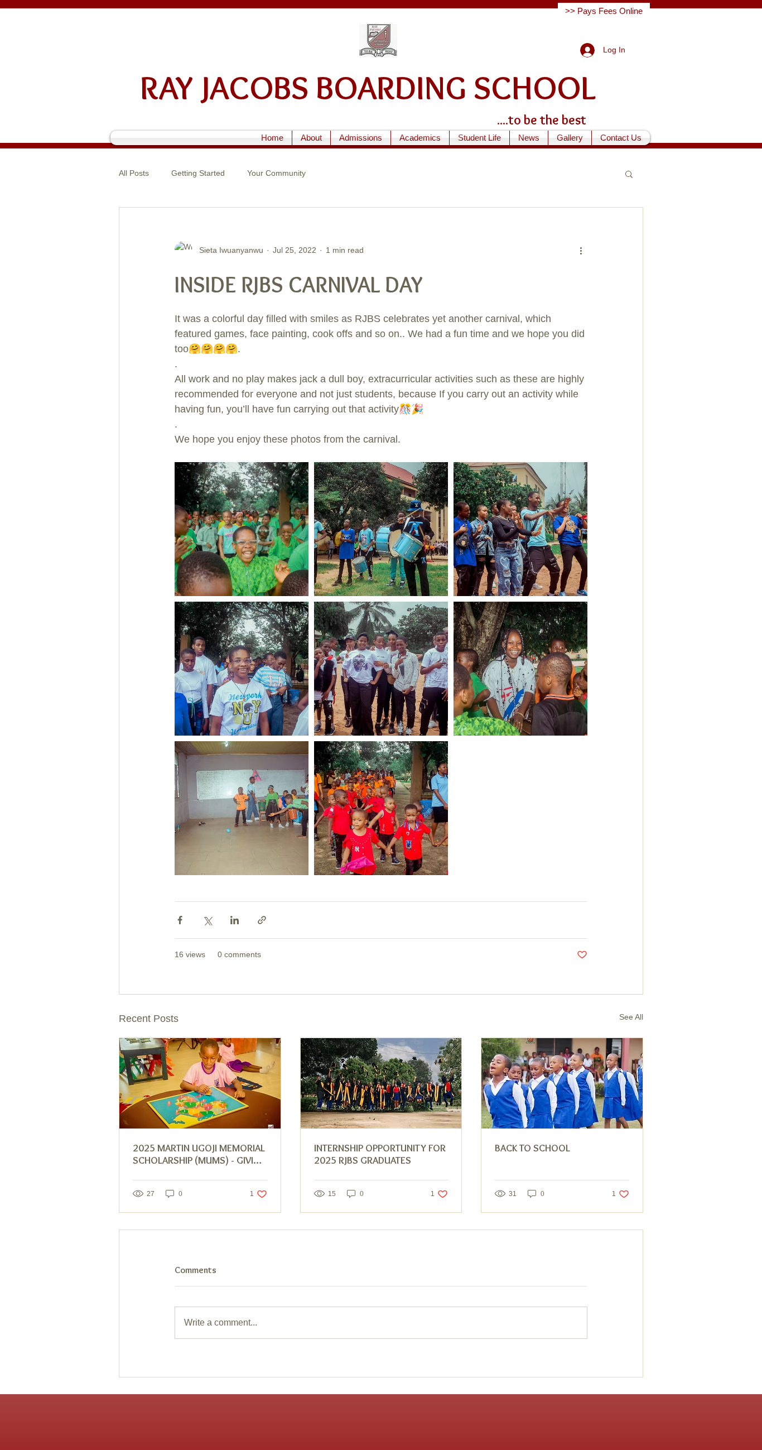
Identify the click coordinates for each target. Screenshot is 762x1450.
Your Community (276, 173)
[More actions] (580, 250)
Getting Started (198, 173)
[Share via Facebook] (180, 920)
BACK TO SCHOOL (532, 1148)
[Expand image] (241, 529)
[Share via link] (262, 920)
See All (631, 1016)
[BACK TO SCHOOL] (562, 1083)
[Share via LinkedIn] (234, 920)
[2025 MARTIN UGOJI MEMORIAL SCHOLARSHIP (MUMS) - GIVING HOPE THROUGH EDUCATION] (200, 1083)
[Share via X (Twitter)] (207, 920)
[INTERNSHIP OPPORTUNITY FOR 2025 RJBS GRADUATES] (381, 1083)
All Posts (134, 173)
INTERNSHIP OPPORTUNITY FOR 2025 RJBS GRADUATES (380, 1154)
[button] (311, 138)
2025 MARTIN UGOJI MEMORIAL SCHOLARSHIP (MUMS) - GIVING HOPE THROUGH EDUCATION (199, 1154)
